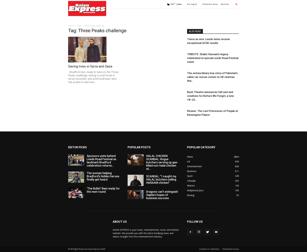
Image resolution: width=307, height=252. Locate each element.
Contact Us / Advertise (209, 249)
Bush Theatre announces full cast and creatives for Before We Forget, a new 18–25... (210, 95)
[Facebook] (190, 232)
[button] (236, 4)
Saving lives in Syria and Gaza (90, 66)
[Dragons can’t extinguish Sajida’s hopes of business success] (136, 194)
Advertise (225, 4)
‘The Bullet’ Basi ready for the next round (103, 190)
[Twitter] (207, 232)
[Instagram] (199, 232)
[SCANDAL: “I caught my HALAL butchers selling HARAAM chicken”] (136, 180)
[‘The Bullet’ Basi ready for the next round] (76, 192)
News (71, 61)
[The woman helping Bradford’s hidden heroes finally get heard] (76, 177)
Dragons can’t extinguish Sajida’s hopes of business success (162, 195)
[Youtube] (216, 232)
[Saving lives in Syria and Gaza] (94, 49)
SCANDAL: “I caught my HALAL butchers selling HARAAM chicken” (161, 179)
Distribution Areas (210, 4)
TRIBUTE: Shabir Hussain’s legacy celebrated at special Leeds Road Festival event (212, 58)
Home (71, 25)
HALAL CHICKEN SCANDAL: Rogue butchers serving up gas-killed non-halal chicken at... (162, 162)
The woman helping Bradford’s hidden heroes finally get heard (103, 176)
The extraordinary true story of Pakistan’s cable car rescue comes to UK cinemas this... (212, 76)
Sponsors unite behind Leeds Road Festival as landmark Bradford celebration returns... (101, 160)
